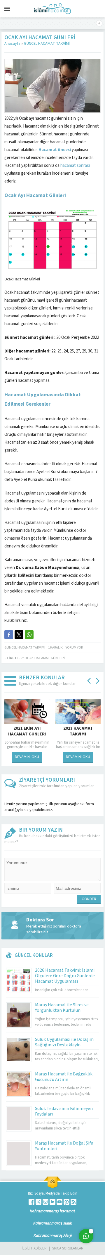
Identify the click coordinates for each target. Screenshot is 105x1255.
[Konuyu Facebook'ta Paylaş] (8, 634)
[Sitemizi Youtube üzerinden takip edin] (59, 1202)
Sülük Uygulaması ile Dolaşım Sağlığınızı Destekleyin (64, 1042)
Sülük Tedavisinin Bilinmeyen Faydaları (64, 1111)
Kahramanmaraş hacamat (52, 1211)
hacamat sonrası (75, 165)
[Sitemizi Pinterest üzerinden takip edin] (66, 1202)
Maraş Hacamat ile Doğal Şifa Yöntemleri (64, 1146)
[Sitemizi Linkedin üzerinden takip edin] (52, 1202)
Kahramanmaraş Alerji (53, 1235)
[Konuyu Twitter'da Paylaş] (19, 634)
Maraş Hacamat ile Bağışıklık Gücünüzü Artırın (63, 1077)
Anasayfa (12, 43)
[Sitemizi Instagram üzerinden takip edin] (45, 1202)
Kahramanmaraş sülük (52, 1223)
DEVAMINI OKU (27, 757)
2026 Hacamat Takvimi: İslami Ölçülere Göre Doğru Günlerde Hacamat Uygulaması (65, 975)
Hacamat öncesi (55, 150)
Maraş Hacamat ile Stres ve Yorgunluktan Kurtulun (62, 1008)
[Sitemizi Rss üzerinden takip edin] (73, 1202)
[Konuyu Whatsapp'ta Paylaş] (29, 634)
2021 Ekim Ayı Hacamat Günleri (27, 731)
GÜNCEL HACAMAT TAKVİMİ (47, 43)
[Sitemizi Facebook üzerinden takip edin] (31, 1202)
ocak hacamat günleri (44, 658)
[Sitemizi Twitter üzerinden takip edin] (38, 1202)
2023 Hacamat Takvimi (78, 731)
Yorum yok (74, 647)
